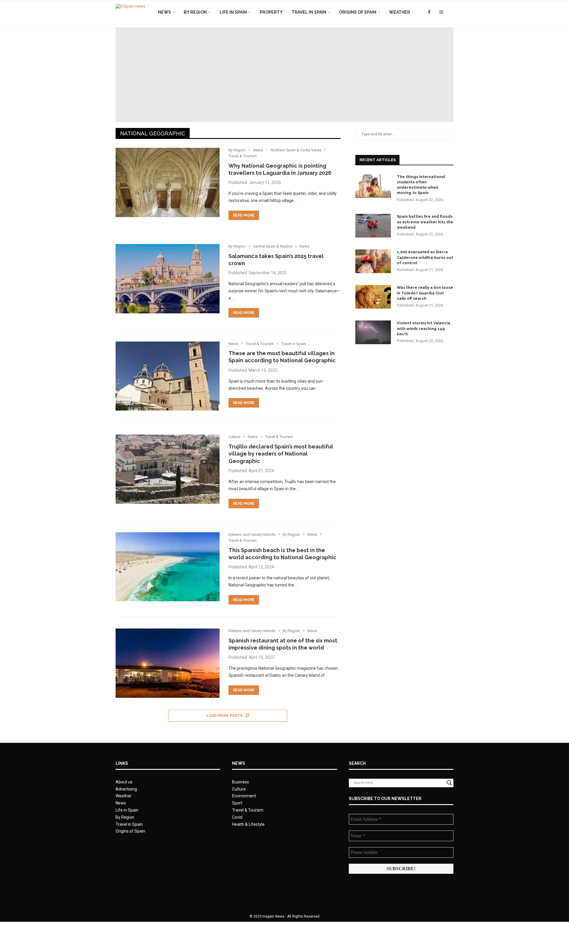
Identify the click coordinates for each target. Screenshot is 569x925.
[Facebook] (429, 12)
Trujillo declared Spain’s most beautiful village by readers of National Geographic (280, 453)
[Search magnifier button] (449, 783)
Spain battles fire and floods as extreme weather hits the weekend (425, 221)
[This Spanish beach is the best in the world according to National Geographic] (168, 567)
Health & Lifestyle (248, 824)
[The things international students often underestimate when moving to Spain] (373, 186)
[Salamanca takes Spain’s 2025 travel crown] (168, 278)
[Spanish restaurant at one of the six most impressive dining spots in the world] (168, 663)
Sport (237, 803)
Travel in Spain (309, 12)
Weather (399, 12)
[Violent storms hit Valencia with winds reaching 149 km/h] (373, 332)
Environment (244, 795)
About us (124, 782)
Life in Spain (233, 12)
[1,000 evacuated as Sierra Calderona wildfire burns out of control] (373, 261)
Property (271, 12)
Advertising (126, 789)
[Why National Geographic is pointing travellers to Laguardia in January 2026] (168, 182)
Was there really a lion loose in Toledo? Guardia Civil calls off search (425, 292)
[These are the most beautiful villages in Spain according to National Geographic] (168, 376)
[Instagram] (441, 12)
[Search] (450, 12)
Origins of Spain (357, 12)
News (164, 12)
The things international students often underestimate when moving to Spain (421, 184)
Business (240, 782)
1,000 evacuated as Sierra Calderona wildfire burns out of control (425, 257)
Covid (237, 817)
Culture (239, 789)
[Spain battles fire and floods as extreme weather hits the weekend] (373, 226)
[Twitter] (435, 12)
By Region (195, 12)
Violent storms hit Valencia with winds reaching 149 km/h (423, 328)
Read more (244, 215)
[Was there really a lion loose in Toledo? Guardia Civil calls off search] (373, 297)
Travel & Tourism (247, 810)
